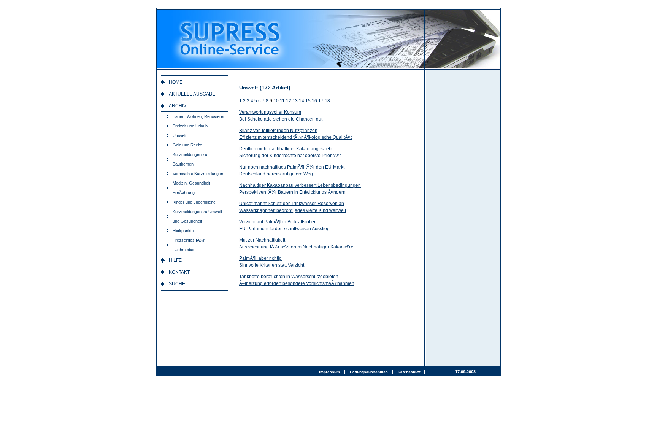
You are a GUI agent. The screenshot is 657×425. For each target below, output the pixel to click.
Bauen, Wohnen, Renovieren (199, 116)
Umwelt (179, 135)
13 (295, 100)
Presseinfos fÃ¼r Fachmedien (189, 245)
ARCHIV (177, 105)
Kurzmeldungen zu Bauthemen (190, 159)
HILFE (175, 260)
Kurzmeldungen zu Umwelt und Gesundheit (197, 216)
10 (276, 100)
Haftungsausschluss (369, 372)
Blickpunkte (183, 230)
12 (288, 100)
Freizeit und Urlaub (190, 126)
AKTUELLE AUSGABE (192, 94)
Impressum (329, 372)
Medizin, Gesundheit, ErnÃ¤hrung (192, 188)
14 (301, 100)
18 (327, 100)
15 (308, 100)
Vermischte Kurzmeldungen (198, 173)
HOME (175, 82)
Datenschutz (409, 372)
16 (314, 100)
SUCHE (177, 284)
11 (282, 100)
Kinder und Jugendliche (194, 202)
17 (321, 100)
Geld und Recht (187, 145)
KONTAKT (179, 272)
